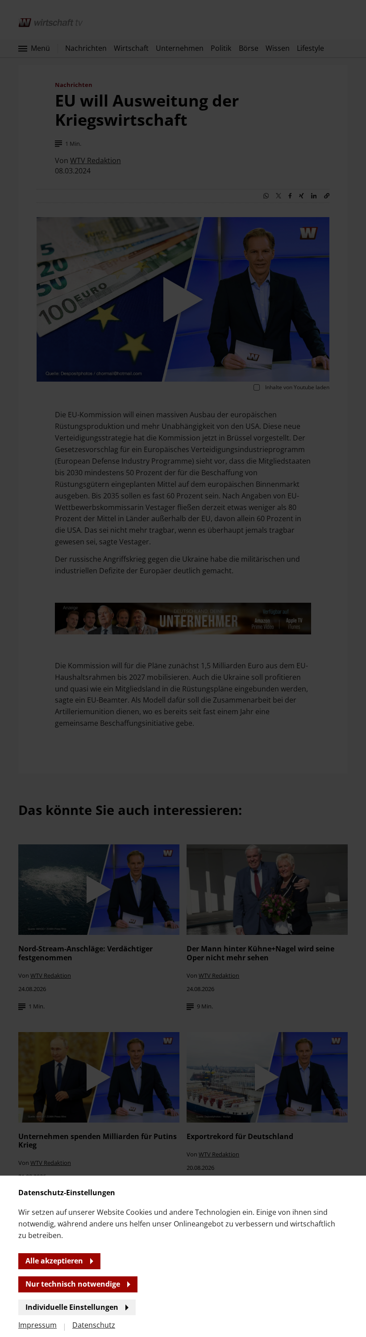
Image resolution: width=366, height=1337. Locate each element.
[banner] (183, 668)
